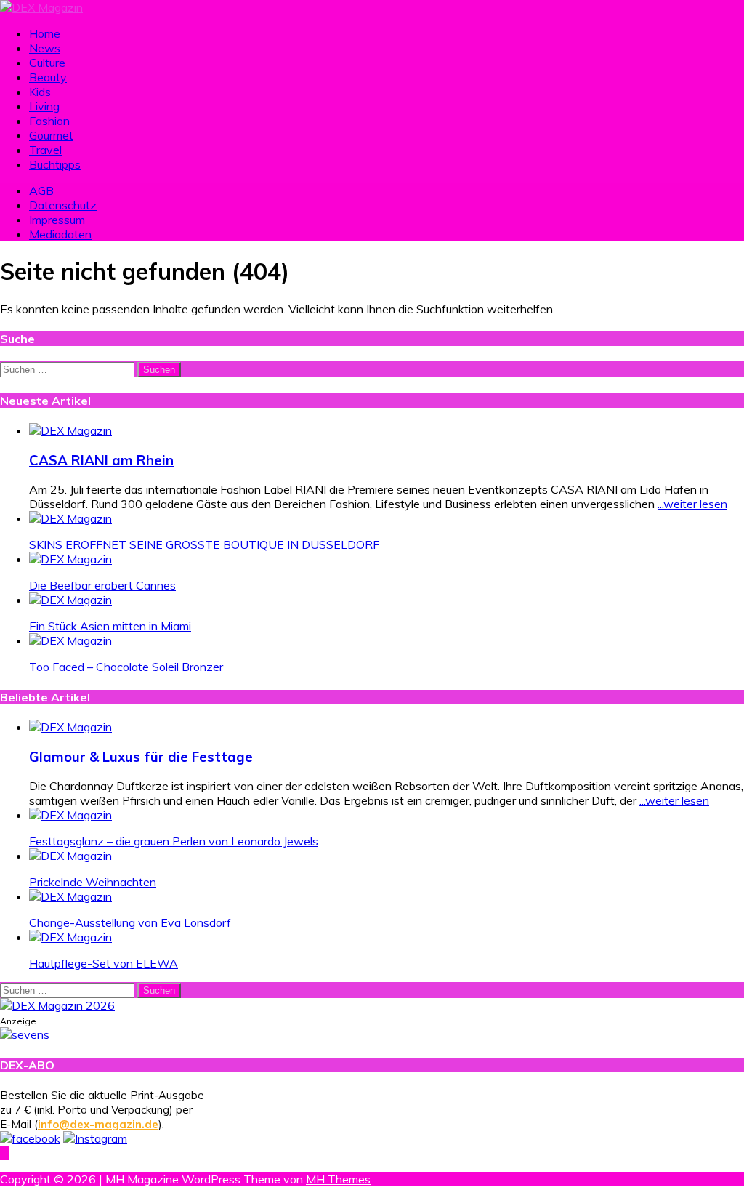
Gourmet (51, 135)
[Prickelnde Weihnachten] (70, 855)
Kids (40, 91)
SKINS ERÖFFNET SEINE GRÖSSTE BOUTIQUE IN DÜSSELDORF (204, 544)
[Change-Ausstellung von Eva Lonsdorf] (70, 896)
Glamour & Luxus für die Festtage (141, 756)
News (44, 48)
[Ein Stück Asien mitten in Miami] (70, 599)
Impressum (57, 219)
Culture (47, 62)
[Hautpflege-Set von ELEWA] (70, 937)
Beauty (48, 77)
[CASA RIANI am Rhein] (70, 430)
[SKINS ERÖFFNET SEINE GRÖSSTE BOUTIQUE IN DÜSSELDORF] (70, 518)
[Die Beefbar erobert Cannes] (70, 559)
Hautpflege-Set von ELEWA (103, 963)
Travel (45, 149)
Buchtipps (55, 164)
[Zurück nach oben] (4, 1153)
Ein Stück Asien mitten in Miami (110, 626)
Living (44, 106)
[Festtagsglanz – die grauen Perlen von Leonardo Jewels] (70, 815)
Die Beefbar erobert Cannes (102, 585)
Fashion (49, 120)
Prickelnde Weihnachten (92, 882)
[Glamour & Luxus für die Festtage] (70, 727)
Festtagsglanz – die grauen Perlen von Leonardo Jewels (173, 841)
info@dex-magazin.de (98, 1124)
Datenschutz (63, 205)
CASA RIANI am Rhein (101, 460)
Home (44, 33)
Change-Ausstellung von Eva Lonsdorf (130, 922)
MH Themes (338, 1179)
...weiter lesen (692, 504)
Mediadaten (60, 234)
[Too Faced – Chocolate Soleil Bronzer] (70, 640)
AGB (41, 190)
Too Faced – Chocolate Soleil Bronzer (126, 666)
